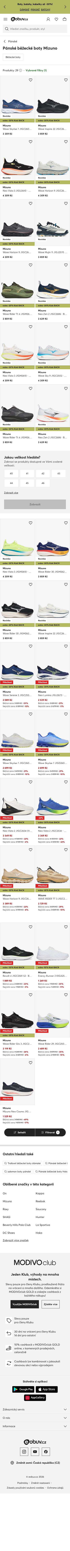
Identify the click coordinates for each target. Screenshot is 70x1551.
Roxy (5, 1209)
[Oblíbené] (56, 19)
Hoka (39, 1232)
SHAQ (6, 1217)
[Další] (65, 7)
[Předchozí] (5, 7)
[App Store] (47, 1389)
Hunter (40, 1217)
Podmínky (22, 1482)
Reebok (40, 1201)
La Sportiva (43, 1225)
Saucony (41, 1209)
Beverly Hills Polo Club (17, 1225)
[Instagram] (24, 1452)
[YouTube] (35, 1452)
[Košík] (64, 19)
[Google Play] (23, 1389)
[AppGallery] (35, 1397)
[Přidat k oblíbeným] (31, 80)
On (4, 1193)
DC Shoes (9, 1232)
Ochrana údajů (55, 1487)
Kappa (40, 1193)
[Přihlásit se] (48, 19)
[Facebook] (46, 1452)
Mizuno (7, 1201)
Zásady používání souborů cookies (25, 1487)
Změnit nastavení (40, 1482)
